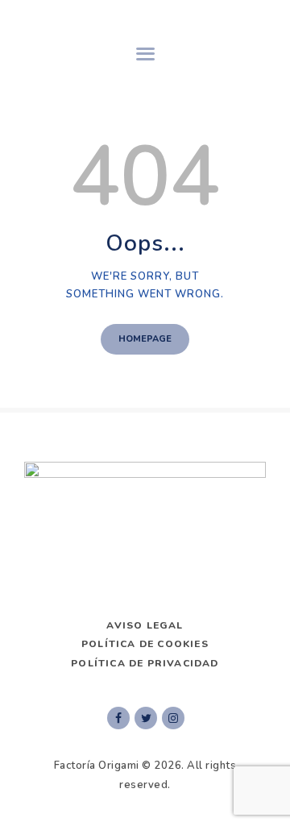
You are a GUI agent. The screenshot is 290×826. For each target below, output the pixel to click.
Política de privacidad (144, 663)
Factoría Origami (96, 765)
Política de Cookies (145, 643)
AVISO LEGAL (144, 625)
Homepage (145, 339)
